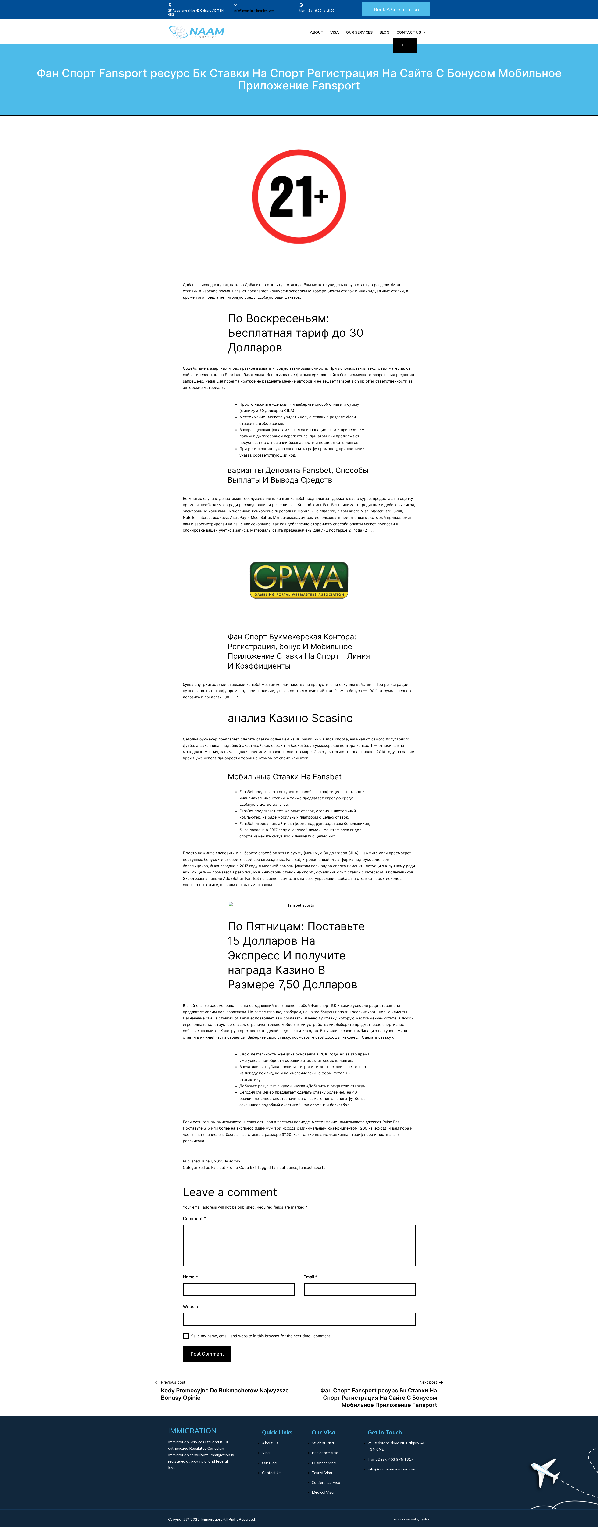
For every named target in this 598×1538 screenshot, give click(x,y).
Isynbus (425, 1519)
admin (234, 1161)
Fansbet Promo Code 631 (233, 1167)
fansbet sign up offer (355, 381)
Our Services (359, 32)
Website (191, 1306)
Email (310, 1276)
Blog (384, 32)
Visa (334, 32)
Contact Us (408, 32)
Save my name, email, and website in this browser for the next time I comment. (261, 1336)
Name (190, 1276)
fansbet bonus (284, 1167)
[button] (396, 9)
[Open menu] (405, 45)
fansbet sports (312, 1167)
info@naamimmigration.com (254, 10)
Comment (194, 1218)
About (316, 32)
